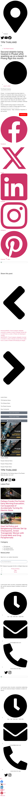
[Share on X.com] (2, 784)
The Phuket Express (8, 48)
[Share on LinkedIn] (2, 787)
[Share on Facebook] (2, 781)
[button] (8, 259)
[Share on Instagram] (2, 790)
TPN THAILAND (9, 42)
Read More (23, 114)
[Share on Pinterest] (2, 793)
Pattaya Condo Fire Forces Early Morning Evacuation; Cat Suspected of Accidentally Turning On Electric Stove (12, 506)
